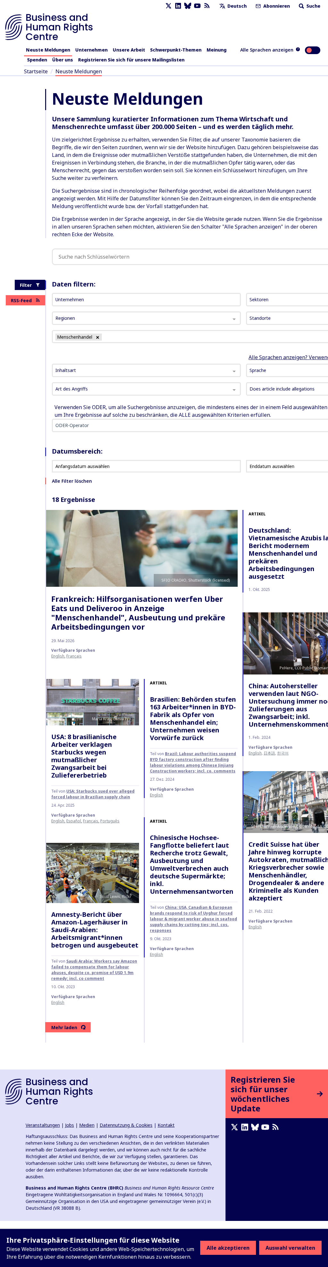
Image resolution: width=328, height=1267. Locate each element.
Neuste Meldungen (48, 50)
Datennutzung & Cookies (126, 1125)
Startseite (36, 71)
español (73, 821)
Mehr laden (64, 1027)
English (57, 656)
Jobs (69, 1125)
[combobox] (146, 370)
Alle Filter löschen (72, 481)
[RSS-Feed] (207, 6)
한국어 (283, 753)
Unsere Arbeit (129, 50)
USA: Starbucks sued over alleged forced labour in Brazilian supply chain (93, 794)
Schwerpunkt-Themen (175, 50)
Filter (26, 285)
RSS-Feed (21, 300)
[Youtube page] (197, 6)
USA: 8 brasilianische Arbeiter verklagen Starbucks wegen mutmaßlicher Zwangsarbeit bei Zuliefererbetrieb (84, 755)
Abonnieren (276, 6)
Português (109, 821)
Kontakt (166, 1125)
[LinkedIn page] (178, 6)
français (74, 656)
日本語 (269, 753)
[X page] (168, 6)
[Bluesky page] (188, 6)
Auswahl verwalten (290, 1247)
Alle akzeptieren (228, 1247)
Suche (312, 6)
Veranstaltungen (43, 1125)
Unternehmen (91, 50)
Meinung (216, 50)
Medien (86, 1125)
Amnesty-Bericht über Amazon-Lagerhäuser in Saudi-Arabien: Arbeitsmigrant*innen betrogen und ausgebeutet (94, 929)
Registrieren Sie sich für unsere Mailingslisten (131, 60)
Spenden (37, 60)
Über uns (62, 60)
